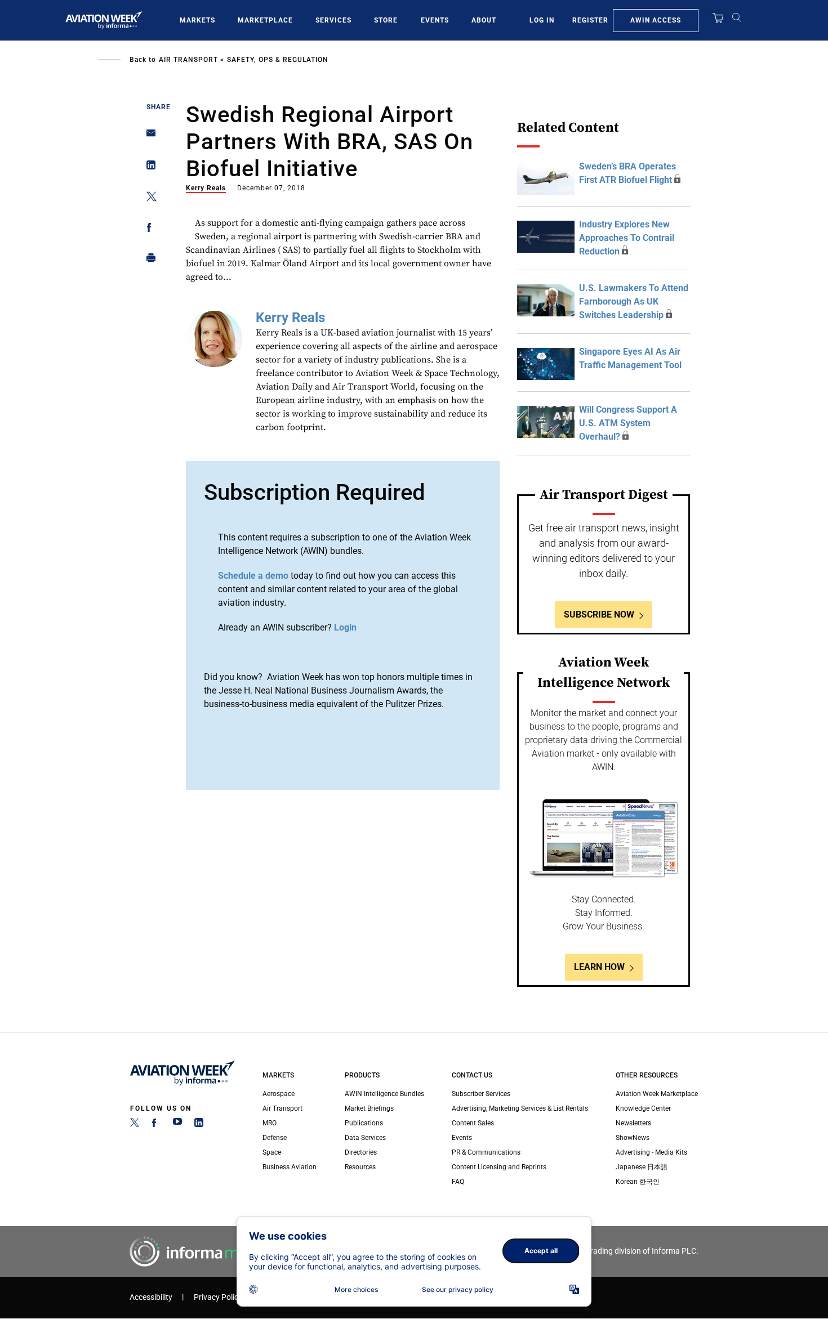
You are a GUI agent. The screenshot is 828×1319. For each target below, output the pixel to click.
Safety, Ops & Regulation (277, 60)
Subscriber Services (481, 1094)
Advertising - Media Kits (651, 1152)
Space (271, 1152)
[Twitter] (134, 1125)
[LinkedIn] (198, 1125)
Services (333, 20)
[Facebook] (156, 1125)
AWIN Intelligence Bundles (384, 1094)
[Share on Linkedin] (147, 167)
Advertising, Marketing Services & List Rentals (520, 1108)
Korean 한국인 (638, 1182)
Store (386, 20)
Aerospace (278, 1094)
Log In (541, 20)
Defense (274, 1138)
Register (590, 20)
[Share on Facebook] (147, 229)
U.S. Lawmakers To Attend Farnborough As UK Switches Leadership (633, 301)
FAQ (458, 1182)
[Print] (147, 260)
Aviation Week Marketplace (657, 1094)
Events (435, 20)
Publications (364, 1123)
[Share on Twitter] (147, 198)
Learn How (599, 967)
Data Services (365, 1138)
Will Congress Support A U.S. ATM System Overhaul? (628, 423)
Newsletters (633, 1123)
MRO (269, 1123)
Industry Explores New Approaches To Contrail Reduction (626, 238)
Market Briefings (369, 1108)
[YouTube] (177, 1125)
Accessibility (151, 1297)
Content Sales (473, 1123)
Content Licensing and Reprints (499, 1167)
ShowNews (632, 1138)
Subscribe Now (599, 614)
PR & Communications (486, 1152)
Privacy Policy (218, 1297)
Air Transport (188, 60)
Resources (360, 1167)
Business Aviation (289, 1167)
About (483, 20)
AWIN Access (655, 20)
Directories (361, 1152)
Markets (197, 20)
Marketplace (265, 20)
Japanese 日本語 (641, 1167)
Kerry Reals (206, 188)
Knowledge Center (643, 1108)
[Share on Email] (147, 136)
